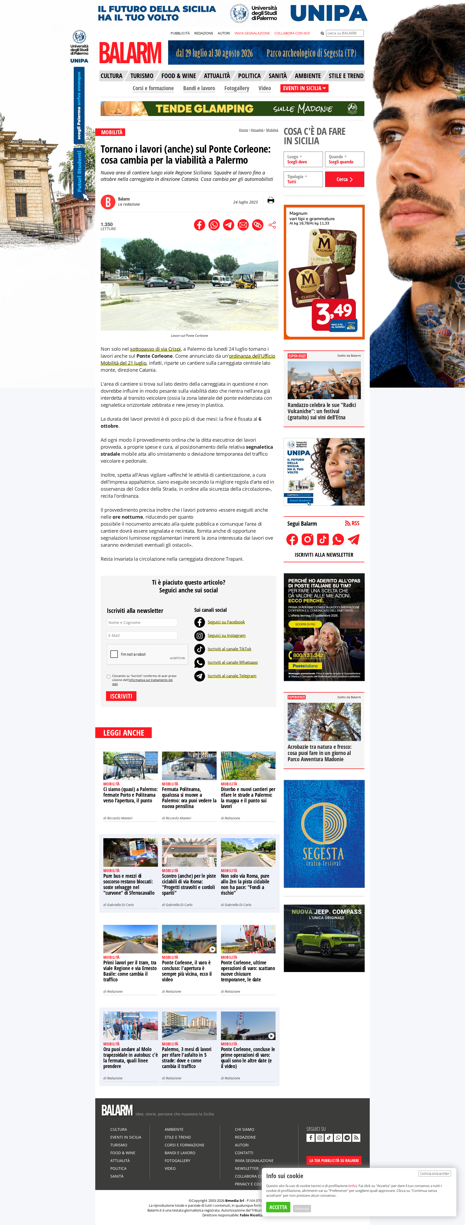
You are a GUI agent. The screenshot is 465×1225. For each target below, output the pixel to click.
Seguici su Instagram (227, 635)
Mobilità (272, 130)
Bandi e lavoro (199, 88)
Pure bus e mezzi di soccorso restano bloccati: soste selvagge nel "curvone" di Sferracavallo (128, 884)
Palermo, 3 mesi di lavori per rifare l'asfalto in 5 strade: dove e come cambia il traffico (186, 1058)
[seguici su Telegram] (347, 1138)
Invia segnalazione (254, 1160)
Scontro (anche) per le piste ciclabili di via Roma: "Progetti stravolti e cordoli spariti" (189, 884)
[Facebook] (199, 621)
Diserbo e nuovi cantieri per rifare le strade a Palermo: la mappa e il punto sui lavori (248, 798)
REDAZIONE (203, 33)
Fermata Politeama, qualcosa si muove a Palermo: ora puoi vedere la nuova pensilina (189, 798)
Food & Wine (122, 1152)
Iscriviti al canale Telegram (232, 675)
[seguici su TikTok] (329, 1138)
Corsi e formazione (153, 88)
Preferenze (302, 1208)
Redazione (232, 818)
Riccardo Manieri (119, 818)
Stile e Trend (178, 1137)
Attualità (257, 130)
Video (265, 88)
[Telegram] (199, 675)
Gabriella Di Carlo (120, 904)
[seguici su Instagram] (320, 1138)
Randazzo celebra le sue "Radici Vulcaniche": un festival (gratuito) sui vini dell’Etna (322, 411)
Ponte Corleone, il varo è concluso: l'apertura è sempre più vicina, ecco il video (187, 971)
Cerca (342, 179)
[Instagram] (199, 635)
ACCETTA (278, 1207)
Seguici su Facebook (226, 621)
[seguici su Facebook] (311, 1138)
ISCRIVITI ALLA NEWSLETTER (324, 554)
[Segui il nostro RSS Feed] (356, 1138)
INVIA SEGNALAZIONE (252, 33)
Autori (242, 1144)
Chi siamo (244, 1129)
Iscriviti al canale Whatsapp (233, 662)
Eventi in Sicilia (125, 1137)
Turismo (118, 1144)
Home (243, 130)
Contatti (244, 1152)
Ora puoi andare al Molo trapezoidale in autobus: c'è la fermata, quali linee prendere (130, 1058)
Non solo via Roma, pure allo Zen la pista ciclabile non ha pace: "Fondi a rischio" (245, 884)
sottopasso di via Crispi (155, 349)
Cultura (118, 1129)
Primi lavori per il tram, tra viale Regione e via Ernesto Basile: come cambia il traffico (130, 971)
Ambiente (174, 1129)
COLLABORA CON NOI (292, 33)
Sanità (117, 1176)
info (353, 1185)
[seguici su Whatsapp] (338, 1138)
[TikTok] (199, 648)
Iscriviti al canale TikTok (229, 648)
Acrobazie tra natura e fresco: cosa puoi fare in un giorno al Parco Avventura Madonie (320, 753)
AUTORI (224, 33)
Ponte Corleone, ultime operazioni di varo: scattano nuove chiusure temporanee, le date (248, 971)
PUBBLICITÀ (180, 33)
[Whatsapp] (199, 662)
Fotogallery (236, 88)
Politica (118, 1168)
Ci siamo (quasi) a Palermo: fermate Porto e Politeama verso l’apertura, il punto (130, 795)
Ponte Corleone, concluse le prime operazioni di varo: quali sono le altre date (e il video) (248, 1058)
